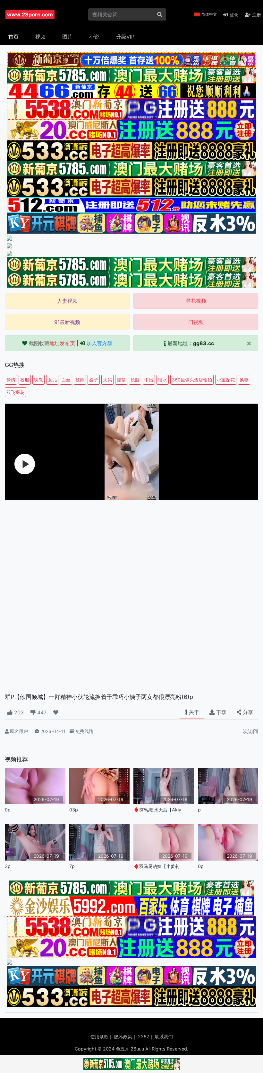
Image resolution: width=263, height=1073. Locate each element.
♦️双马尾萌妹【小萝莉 (156, 866)
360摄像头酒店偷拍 (192, 379)
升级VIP (125, 36)
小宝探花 (226, 379)
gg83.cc (203, 343)
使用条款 (99, 1036)
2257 (143, 1036)
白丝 (66, 379)
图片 (67, 36)
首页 (13, 36)
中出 (148, 379)
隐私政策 (123, 1036)
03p (73, 809)
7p (72, 866)
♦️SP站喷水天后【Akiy (157, 809)
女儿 (52, 379)
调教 (38, 379)
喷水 (162, 379)
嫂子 (93, 379)
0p (8, 809)
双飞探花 (15, 392)
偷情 (10, 379)
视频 (40, 36)
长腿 (135, 379)
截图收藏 (52, 343)
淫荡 (121, 379)
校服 (24, 379)
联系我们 (164, 1036)
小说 (94, 36)
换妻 (244, 379)
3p (8, 866)
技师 (79, 379)
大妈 (107, 379)
